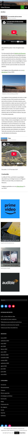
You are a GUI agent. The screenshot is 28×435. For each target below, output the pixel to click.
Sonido (2, 410)
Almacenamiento (5, 387)
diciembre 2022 (4, 354)
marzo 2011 (4, 374)
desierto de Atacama (19, 53)
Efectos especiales (5, 393)
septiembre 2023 (5, 340)
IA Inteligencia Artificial (6, 396)
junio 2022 (3, 371)
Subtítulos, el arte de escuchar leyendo (10, 325)
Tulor (9, 138)
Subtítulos (3, 415)
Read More (22, 432)
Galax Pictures (5, 7)
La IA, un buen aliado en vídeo (8, 316)
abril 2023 (3, 346)
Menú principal (26, 7)
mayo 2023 (3, 343)
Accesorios (3, 384)
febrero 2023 (4, 349)
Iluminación (4, 398)
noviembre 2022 (5, 357)
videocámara (19, 186)
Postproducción (5, 404)
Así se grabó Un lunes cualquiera (8, 319)
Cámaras (3, 390)
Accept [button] (16, 432)
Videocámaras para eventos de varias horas (11, 322)
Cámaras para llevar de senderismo (9, 327)
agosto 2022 (4, 366)
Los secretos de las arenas (15, 16)
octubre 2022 (4, 360)
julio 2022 (3, 368)
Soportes (3, 412)
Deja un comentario (12, 18)
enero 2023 (3, 352)
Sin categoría (4, 407)
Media (2, 401)
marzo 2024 (4, 338)
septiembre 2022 (5, 363)
